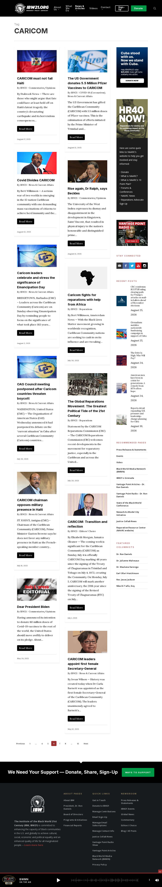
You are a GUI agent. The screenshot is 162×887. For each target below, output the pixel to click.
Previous (20, 743)
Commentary (127, 819)
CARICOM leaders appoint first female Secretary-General (83, 663)
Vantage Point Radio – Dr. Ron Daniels (131, 495)
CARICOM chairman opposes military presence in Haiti (32, 504)
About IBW (69, 800)
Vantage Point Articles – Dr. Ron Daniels (130, 486)
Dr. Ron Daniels (124, 554)
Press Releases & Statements (131, 449)
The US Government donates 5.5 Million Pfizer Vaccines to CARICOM (87, 83)
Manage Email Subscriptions (99, 824)
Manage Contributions (104, 811)
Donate (125, 172)
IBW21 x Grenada (125, 478)
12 (78, 743)
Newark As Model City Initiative (127, 513)
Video (119, 462)
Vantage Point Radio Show (103, 843)
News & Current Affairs (80, 96)
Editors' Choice (87, 531)
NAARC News (128, 195)
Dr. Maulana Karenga (127, 567)
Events (119, 456)
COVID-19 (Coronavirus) (92, 92)
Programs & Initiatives (75, 819)
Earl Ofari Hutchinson (127, 573)
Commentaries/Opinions (42, 87)
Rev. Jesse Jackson (125, 579)
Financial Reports (73, 825)
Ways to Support (138, 772)
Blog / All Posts (128, 830)
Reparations (85, 309)
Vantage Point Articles (104, 850)
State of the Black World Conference (129, 504)
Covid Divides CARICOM (36, 180)
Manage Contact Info (103, 830)
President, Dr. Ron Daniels (73, 807)
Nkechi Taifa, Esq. (125, 585)
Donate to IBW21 (100, 805)
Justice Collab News (126, 521)
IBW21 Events (127, 808)
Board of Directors (73, 814)
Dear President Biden (33, 607)
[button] (58, 880)
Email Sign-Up (99, 817)
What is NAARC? (129, 175)
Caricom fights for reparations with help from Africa (84, 299)
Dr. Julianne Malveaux (127, 560)
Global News (127, 814)
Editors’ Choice (129, 825)
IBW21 (23, 87)
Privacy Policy (99, 864)
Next (86, 743)
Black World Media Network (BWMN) (131, 470)
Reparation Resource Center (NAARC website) (131, 529)
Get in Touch (99, 800)
